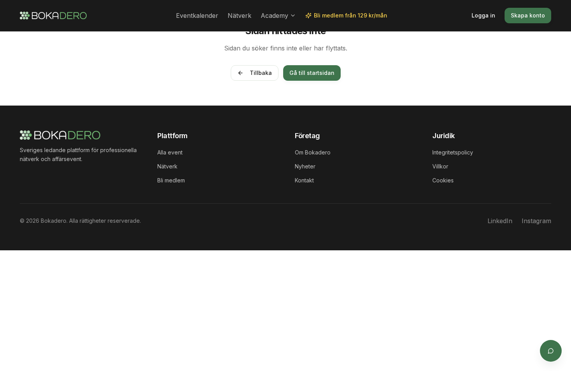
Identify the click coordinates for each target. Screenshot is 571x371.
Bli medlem (171, 180)
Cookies (443, 180)
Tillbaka (261, 72)
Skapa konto (528, 15)
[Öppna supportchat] (551, 351)
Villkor (440, 166)
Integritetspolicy (452, 152)
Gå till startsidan (311, 72)
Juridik (443, 136)
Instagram (536, 221)
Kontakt (304, 180)
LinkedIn (499, 221)
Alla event (170, 152)
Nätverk (239, 15)
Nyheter (305, 166)
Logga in (483, 15)
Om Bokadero (313, 152)
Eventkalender (197, 15)
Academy (274, 15)
